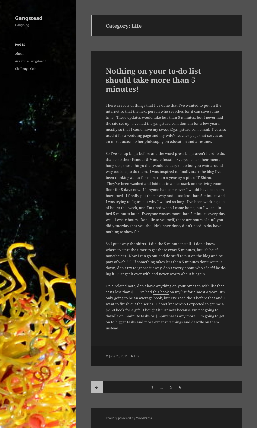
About (19, 54)
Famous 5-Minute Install (152, 159)
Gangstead (28, 17)
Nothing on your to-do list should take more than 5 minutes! (153, 80)
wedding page (139, 135)
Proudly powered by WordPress (129, 418)
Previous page (97, 387)
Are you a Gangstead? (30, 61)
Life (136, 356)
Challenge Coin (25, 69)
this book (161, 292)
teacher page (187, 135)
